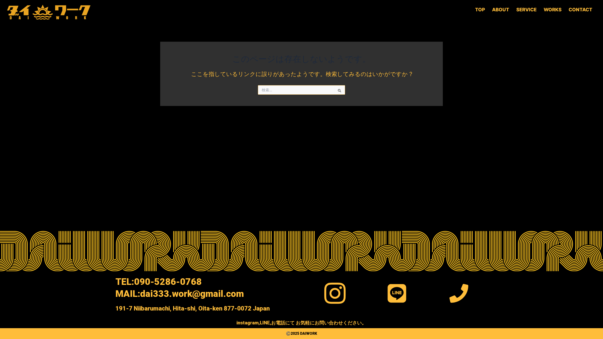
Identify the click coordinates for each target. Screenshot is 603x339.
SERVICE (526, 9)
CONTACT (580, 9)
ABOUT (500, 9)
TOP (480, 9)
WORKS (553, 9)
